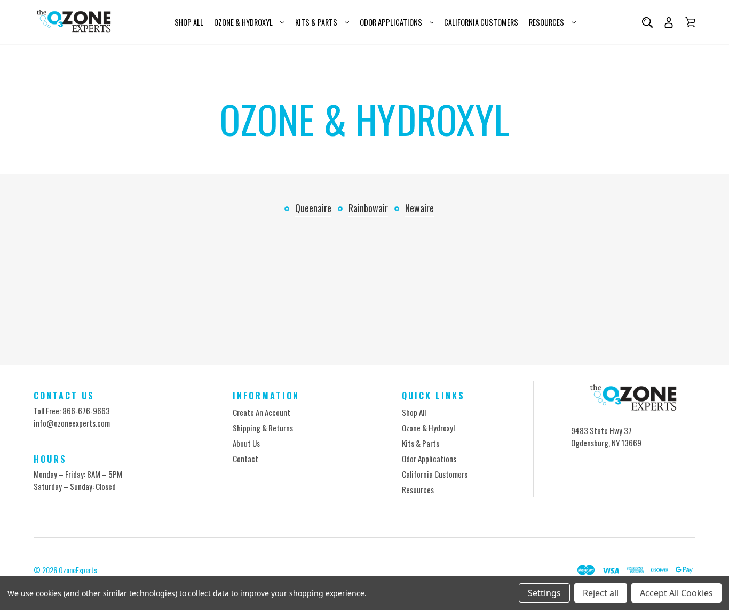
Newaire (419, 208)
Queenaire (313, 208)
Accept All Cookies (676, 593)
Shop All (189, 22)
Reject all (601, 593)
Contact (245, 458)
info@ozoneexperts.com (72, 423)
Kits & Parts (316, 22)
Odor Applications (391, 22)
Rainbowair (368, 208)
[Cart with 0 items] (690, 22)
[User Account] (668, 22)
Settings (544, 593)
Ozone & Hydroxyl (243, 22)
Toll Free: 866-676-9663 (72, 410)
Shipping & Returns (263, 428)
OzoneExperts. (79, 569)
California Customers (481, 22)
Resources (546, 22)
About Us (246, 443)
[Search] (647, 22)
